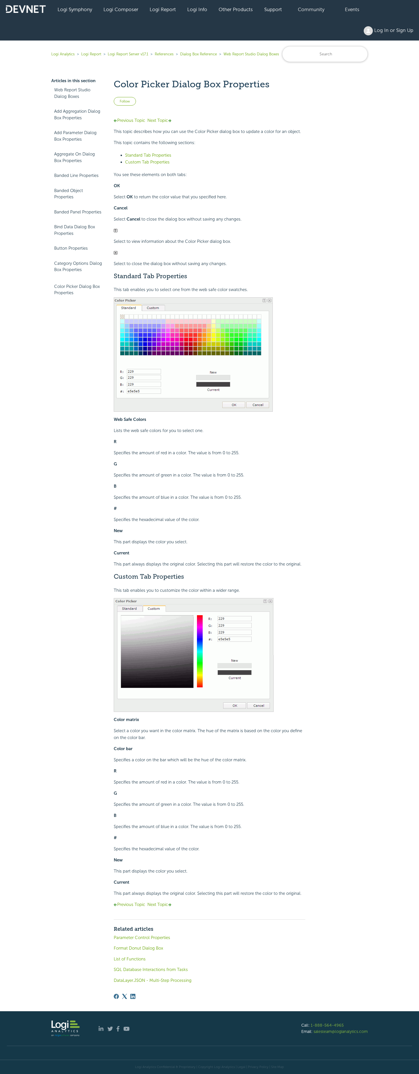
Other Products (236, 9)
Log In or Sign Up (393, 30)
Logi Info (197, 9)
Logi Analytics (63, 54)
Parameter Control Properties (142, 937)
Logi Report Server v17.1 (128, 54)
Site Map (277, 1067)
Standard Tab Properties (148, 155)
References (164, 54)
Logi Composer (120, 9)
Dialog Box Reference (198, 54)
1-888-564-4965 (327, 1025)
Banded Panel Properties (77, 212)
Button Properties (71, 248)
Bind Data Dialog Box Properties (74, 230)
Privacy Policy (258, 1067)
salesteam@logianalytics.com (341, 1031)
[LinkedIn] (132, 996)
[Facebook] (116, 996)
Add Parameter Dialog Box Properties (75, 136)
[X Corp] (124, 996)
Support (273, 9)
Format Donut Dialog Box (138, 948)
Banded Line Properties (76, 175)
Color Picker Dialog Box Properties (77, 290)
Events (352, 9)
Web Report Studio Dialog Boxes (251, 54)
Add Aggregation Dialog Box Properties (77, 114)
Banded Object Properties (68, 194)
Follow (125, 101)
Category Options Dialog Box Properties (78, 266)
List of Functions (130, 959)
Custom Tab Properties (147, 162)
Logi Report (163, 9)
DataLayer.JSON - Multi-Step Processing (153, 980)
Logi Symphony (75, 9)
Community (311, 9)
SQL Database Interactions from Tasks (151, 969)
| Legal (240, 1067)
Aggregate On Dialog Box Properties (74, 157)
